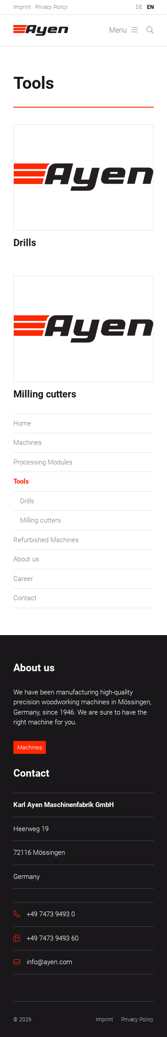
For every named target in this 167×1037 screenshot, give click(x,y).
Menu (118, 30)
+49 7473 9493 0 (51, 914)
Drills (27, 501)
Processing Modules (43, 462)
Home (22, 423)
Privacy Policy (51, 7)
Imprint (22, 7)
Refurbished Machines (46, 540)
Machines (27, 443)
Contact (25, 598)
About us (26, 559)
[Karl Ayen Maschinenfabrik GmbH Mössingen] (41, 30)
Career (23, 579)
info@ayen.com (49, 962)
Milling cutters (40, 520)
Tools (21, 481)
